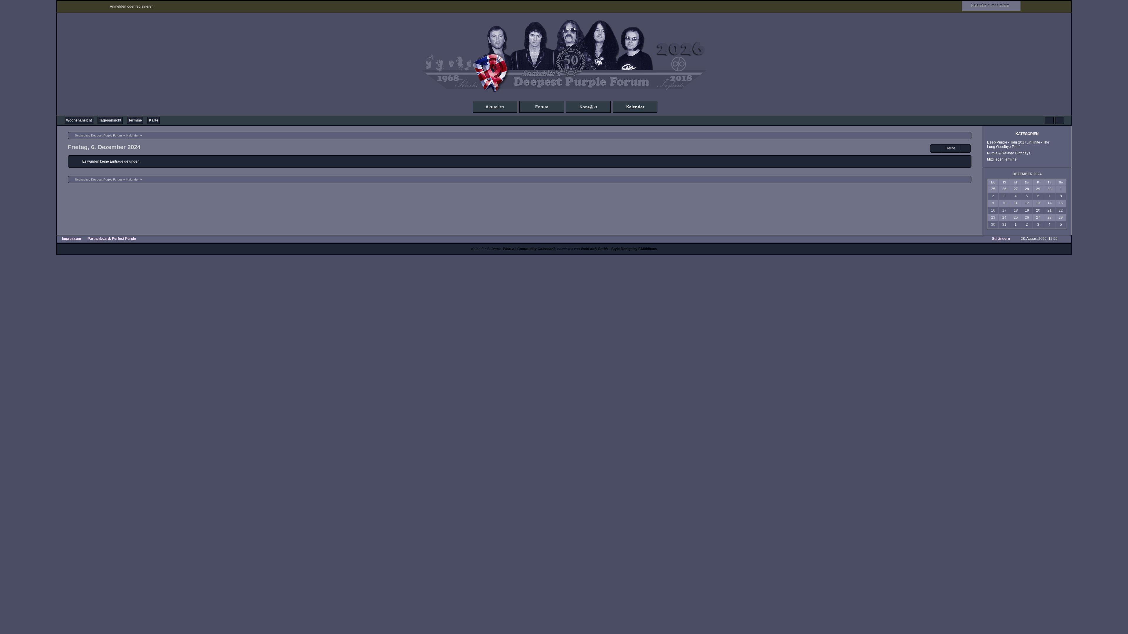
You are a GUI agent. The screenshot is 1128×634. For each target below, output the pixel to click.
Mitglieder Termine (1002, 159)
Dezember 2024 (1027, 174)
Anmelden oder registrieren (132, 6)
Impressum (71, 239)
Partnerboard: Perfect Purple (112, 239)
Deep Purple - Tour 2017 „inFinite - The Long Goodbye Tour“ (1018, 144)
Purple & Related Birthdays (1008, 153)
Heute (950, 148)
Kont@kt (588, 106)
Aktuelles (495, 106)
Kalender (635, 106)
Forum (541, 106)
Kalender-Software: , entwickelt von (539, 249)
